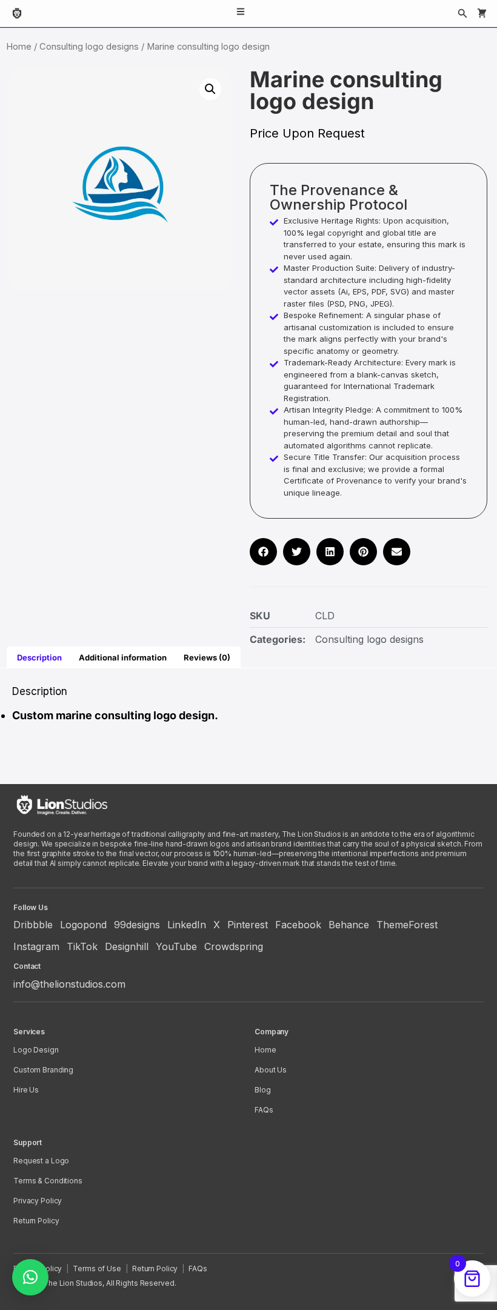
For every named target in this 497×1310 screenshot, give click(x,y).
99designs (137, 925)
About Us (271, 1069)
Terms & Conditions (47, 1180)
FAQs (264, 1109)
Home (19, 46)
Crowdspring (233, 946)
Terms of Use (97, 1268)
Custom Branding (43, 1069)
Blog (263, 1089)
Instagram (36, 946)
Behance (349, 925)
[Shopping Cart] (481, 13)
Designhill (126, 946)
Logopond (83, 925)
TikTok (82, 946)
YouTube (176, 946)
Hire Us (26, 1089)
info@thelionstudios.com (69, 984)
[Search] (462, 13)
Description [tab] (39, 657)
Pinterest (247, 925)
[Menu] (240, 13)
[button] (210, 89)
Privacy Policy (37, 1200)
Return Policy (36, 1220)
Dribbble (33, 925)
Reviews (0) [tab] (207, 657)
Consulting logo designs (89, 46)
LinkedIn (186, 925)
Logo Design (36, 1049)
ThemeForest (407, 925)
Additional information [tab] (123, 657)
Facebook (298, 925)
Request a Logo (41, 1160)
